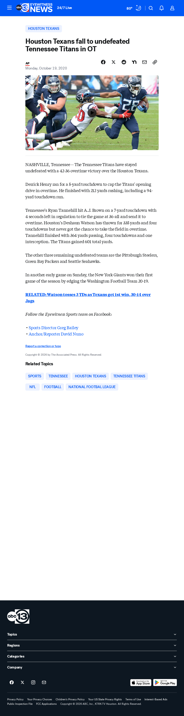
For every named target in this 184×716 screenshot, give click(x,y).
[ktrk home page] (18, 616)
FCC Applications (46, 704)
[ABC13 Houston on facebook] (11, 682)
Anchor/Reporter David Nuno (56, 334)
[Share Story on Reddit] (124, 62)
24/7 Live (64, 7)
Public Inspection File (20, 704)
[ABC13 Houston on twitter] (22, 682)
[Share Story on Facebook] (103, 62)
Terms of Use (133, 699)
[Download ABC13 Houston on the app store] (141, 682)
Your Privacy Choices (39, 699)
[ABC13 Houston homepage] (34, 8)
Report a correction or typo (43, 346)
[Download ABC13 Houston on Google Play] (165, 682)
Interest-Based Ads (156, 699)
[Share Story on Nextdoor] (134, 62)
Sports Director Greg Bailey (53, 327)
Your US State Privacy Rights (105, 699)
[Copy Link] (155, 62)
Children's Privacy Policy (70, 699)
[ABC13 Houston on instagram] (33, 682)
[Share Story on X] (113, 62)
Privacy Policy (15, 699)
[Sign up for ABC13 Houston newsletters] (43, 682)
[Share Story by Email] (144, 62)
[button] (9, 7)
